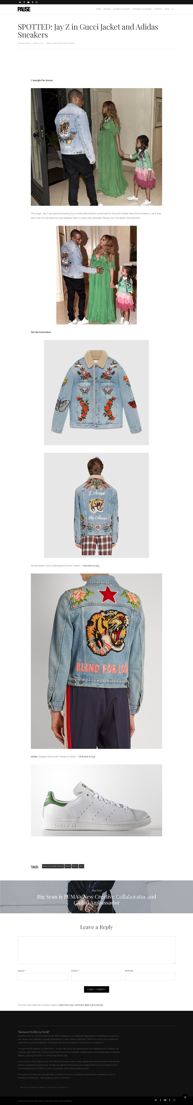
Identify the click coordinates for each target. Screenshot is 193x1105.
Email (75, 970)
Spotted (71, 43)
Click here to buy (91, 565)
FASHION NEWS (62, 43)
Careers (42, 1087)
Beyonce (67, 866)
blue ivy (75, 866)
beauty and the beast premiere (53, 866)
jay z (81, 866)
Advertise (33, 1087)
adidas (34, 756)
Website (129, 970)
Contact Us (63, 1087)
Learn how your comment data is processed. (80, 1005)
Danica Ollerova (25, 43)
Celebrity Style (51, 43)
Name (22, 970)
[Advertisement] (61, 69)
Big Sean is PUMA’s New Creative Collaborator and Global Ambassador (96, 896)
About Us (23, 1087)
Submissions (52, 1087)
